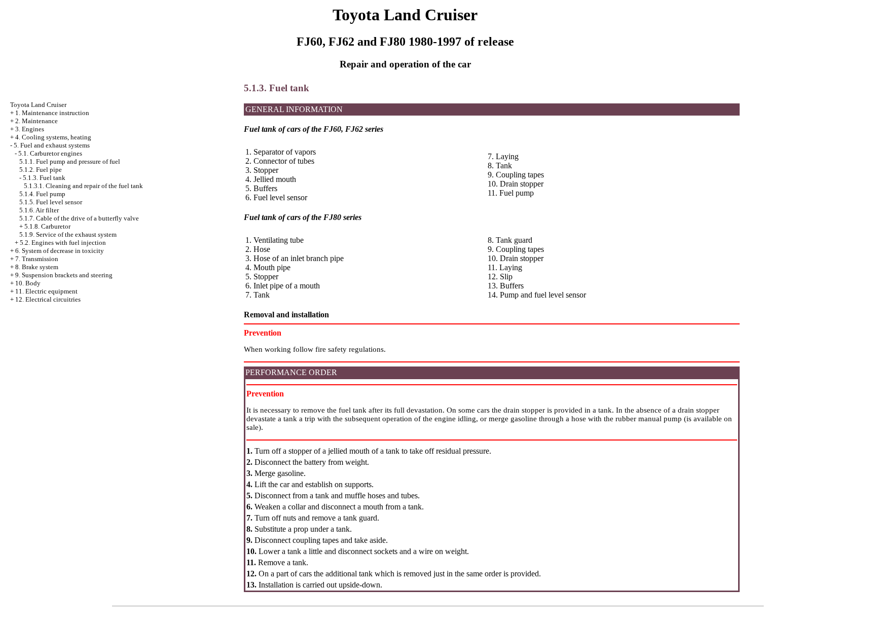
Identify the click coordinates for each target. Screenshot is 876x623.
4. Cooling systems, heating (53, 137)
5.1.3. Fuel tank (44, 177)
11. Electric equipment (46, 291)
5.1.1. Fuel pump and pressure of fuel (69, 161)
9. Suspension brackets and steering (64, 275)
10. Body (28, 283)
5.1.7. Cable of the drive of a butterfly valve (79, 218)
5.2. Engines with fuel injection (63, 242)
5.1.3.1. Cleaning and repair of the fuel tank (83, 186)
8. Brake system (36, 267)
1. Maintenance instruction (52, 113)
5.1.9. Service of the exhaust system (68, 234)
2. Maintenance (36, 121)
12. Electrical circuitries (48, 299)
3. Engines (29, 129)
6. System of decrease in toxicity (59, 250)
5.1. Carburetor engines (50, 153)
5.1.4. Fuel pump (42, 194)
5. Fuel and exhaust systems (52, 145)
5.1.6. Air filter (39, 210)
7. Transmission (36, 259)
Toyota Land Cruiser (38, 104)
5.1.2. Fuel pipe (40, 169)
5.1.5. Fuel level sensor (50, 202)
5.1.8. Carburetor (47, 226)
